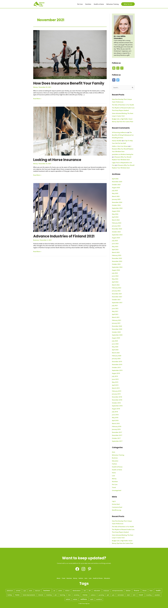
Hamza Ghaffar (117, 140)
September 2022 (117, 267)
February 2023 (116, 255)
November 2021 (117, 297)
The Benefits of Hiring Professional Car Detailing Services (123, 135)
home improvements (29, 595)
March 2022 (116, 285)
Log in (114, 501)
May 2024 (115, 214)
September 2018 (117, 406)
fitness (145, 590)
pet (108, 595)
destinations (76, 590)
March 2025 (116, 196)
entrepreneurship (117, 590)
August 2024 (116, 211)
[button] (128, 4)
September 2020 (117, 335)
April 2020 (115, 350)
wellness (83, 599)
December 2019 (117, 361)
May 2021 (115, 311)
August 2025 (116, 187)
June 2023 (115, 243)
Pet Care (80, 4)
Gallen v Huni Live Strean (120, 146)
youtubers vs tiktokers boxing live (122, 154)
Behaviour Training (112, 4)
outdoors (93, 595)
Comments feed (117, 507)
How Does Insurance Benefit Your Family (68, 83)
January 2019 (116, 394)
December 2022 (117, 258)
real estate (120, 595)
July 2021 (115, 305)
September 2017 (117, 441)
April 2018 (115, 420)
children (67, 590)
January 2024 (116, 226)
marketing (76, 595)
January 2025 (116, 199)
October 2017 (116, 438)
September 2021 (117, 302)
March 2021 (116, 317)
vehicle (68, 599)
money (85, 595)
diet (85, 590)
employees (106, 590)
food (151, 590)
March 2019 (116, 388)
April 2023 (115, 249)
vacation (157, 595)
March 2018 (116, 423)
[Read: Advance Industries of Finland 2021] (70, 207)
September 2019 (117, 370)
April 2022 (115, 282)
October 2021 (116, 299)
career (60, 590)
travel (141, 595)
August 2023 (116, 238)
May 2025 (115, 193)
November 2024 (117, 202)
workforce (99, 599)
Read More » (37, 99)
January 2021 (116, 323)
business (46, 590)
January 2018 (116, 429)
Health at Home (99, 4)
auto (30, 590)
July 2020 (115, 341)
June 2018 (115, 414)
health (158, 590)
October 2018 (116, 403)
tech (134, 595)
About (58, 578)
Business (36, 240)
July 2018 (115, 412)
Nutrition (88, 4)
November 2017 (117, 435)
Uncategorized (116, 490)
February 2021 (116, 320)
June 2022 (115, 276)
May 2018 (115, 417)
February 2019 (116, 391)
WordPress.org (116, 510)
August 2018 (116, 409)
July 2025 (115, 190)
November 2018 (117, 400)
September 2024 (117, 208)
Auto (113, 452)
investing (49, 595)
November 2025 (117, 181)
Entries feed (116, 504)
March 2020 (116, 353)
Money (35, 87)
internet (40, 595)
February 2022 (116, 288)
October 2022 (116, 264)
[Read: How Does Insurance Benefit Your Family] (70, 54)
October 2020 (116, 332)
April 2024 (115, 217)
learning (62, 595)
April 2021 (115, 314)
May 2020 (115, 347)
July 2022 (115, 273)
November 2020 (117, 329)
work (91, 599)
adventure (10, 590)
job (56, 595)
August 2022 (116, 270)
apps (24, 590)
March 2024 (116, 220)
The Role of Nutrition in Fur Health (123, 105)
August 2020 (116, 338)
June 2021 (115, 308)
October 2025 (116, 184)
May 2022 (115, 279)
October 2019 (116, 367)
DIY (90, 590)
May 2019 (115, 382)
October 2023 (116, 232)
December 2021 (117, 294)
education (97, 590)
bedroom (37, 590)
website (75, 599)
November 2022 (117, 261)
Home (114, 473)
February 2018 (116, 426)
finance (136, 590)
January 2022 (116, 291)
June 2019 (115, 379)
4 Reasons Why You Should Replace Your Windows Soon (122, 148)
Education (115, 461)
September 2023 (117, 235)
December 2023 (117, 229)
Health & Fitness (117, 467)
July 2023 (115, 240)
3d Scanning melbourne (119, 132)
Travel (114, 487)
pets (113, 595)
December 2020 (117, 326)
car (54, 590)
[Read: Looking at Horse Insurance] (70, 131)
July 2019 (115, 376)
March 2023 (116, 252)
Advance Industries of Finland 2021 (63, 236)
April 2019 (115, 385)
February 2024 (116, 223)
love (69, 595)
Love (113, 475)
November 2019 (117, 364)
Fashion (114, 464)
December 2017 (117, 432)
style (128, 595)
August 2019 (116, 373)
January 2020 (116, 358)
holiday (10, 595)
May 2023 (115, 246)
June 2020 (115, 344)
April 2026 (115, 179)
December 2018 (117, 397)
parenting (101, 595)
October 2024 (116, 205)
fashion (128, 590)
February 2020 (116, 356)
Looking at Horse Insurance (57, 159)
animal (18, 590)
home (17, 595)
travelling (148, 595)
